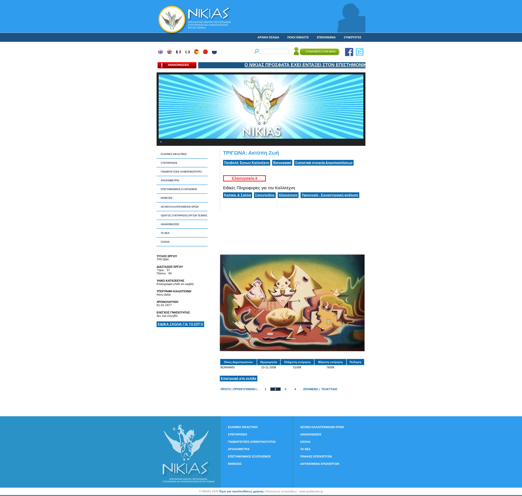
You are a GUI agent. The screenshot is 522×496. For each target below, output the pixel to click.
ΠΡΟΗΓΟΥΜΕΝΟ (244, 389)
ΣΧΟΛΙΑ (165, 241)
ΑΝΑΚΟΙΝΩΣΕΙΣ (170, 224)
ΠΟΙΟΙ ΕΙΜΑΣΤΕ (298, 37)
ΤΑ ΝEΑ (165, 233)
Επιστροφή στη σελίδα (238, 378)
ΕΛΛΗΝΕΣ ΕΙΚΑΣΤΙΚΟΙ (173, 154)
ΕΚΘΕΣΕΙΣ (167, 198)
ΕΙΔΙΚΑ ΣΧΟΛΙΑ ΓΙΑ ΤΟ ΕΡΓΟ (180, 324)
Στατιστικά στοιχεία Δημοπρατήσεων (324, 162)
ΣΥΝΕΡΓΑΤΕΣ (352, 37)
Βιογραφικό (282, 162)
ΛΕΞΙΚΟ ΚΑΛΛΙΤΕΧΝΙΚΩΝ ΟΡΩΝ (180, 206)
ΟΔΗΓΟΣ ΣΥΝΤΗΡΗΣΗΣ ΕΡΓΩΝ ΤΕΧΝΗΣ (184, 215)
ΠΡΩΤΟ (226, 389)
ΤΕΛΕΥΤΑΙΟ (329, 389)
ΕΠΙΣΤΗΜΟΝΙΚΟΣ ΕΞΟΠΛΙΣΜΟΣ (179, 189)
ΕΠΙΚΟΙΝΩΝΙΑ (326, 37)
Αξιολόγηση (288, 195)
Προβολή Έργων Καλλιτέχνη (246, 162)
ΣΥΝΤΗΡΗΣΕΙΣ (169, 163)
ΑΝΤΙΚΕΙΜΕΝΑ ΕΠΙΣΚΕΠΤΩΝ (319, 463)
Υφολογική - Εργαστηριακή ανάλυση (330, 195)
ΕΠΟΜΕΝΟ (310, 389)
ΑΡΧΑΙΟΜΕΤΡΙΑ (170, 180)
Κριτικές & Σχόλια (237, 195)
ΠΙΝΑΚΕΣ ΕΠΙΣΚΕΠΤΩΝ (316, 456)
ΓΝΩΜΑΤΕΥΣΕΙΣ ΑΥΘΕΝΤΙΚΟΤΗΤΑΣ (181, 171)
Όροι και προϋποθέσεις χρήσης (241, 491)
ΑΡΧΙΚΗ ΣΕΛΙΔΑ (268, 37)
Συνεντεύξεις (265, 195)
